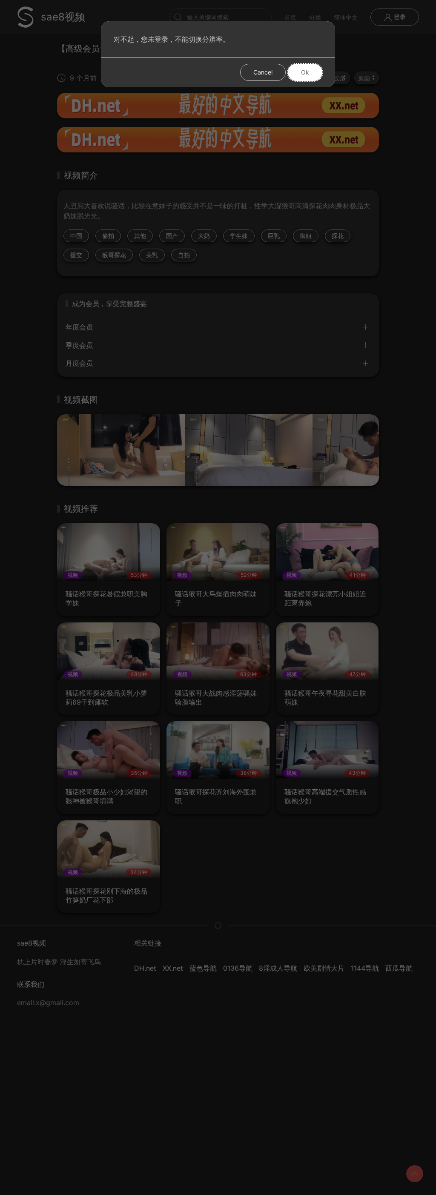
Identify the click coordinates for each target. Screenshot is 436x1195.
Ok (305, 72)
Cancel (262, 72)
